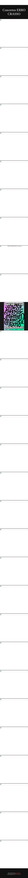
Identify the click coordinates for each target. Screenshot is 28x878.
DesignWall (18, 873)
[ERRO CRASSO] (14, 2)
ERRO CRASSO (17, 874)
